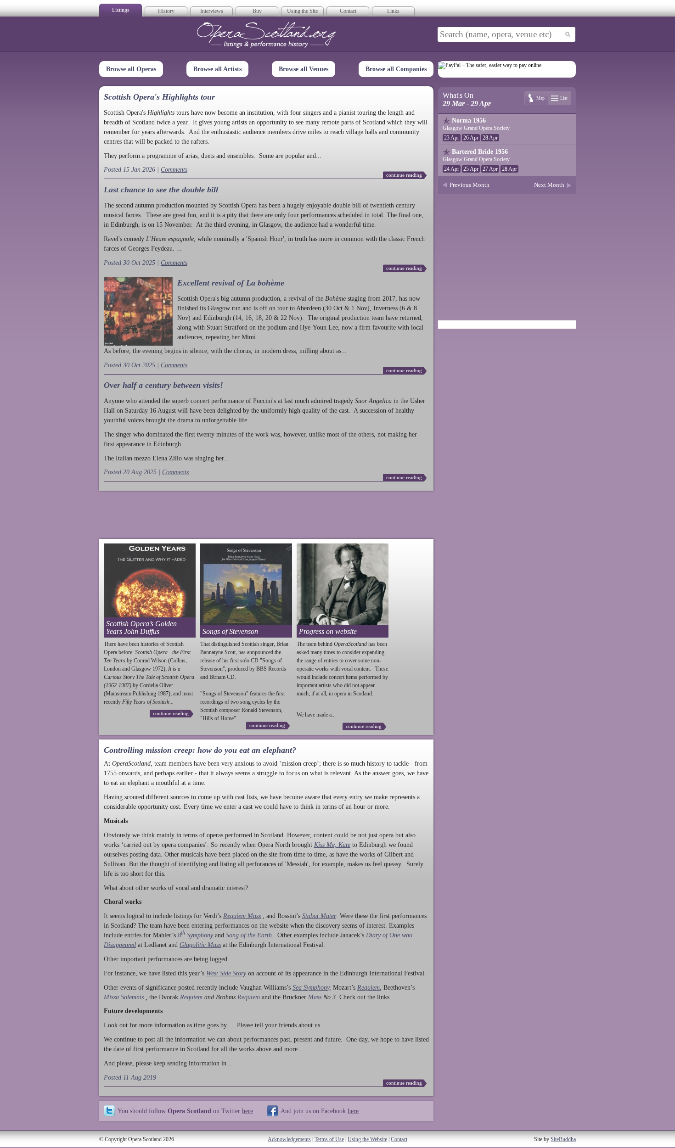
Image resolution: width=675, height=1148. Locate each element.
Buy (257, 11)
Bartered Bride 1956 (480, 151)
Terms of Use (329, 1139)
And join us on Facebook (320, 1110)
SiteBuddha (563, 1139)
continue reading (404, 175)
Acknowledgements (289, 1139)
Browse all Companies (396, 69)
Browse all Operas (131, 69)
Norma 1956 (469, 120)
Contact (348, 11)
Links (393, 11)
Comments (174, 169)
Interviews (211, 11)
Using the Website (367, 1139)
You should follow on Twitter (185, 1110)
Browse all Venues (303, 69)
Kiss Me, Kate (332, 844)
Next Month (549, 184)
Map (540, 98)
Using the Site (302, 11)
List (564, 98)
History (166, 11)
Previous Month (469, 184)
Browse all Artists (217, 69)
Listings (120, 10)
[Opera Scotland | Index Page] (266, 35)
